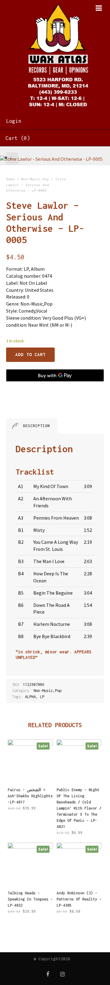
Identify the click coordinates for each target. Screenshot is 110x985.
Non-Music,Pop (35, 179)
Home (10, 179)
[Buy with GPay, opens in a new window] (55, 375)
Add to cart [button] (30, 799)
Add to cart (30, 354)
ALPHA (30, 696)
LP (42, 696)
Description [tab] (36, 425)
